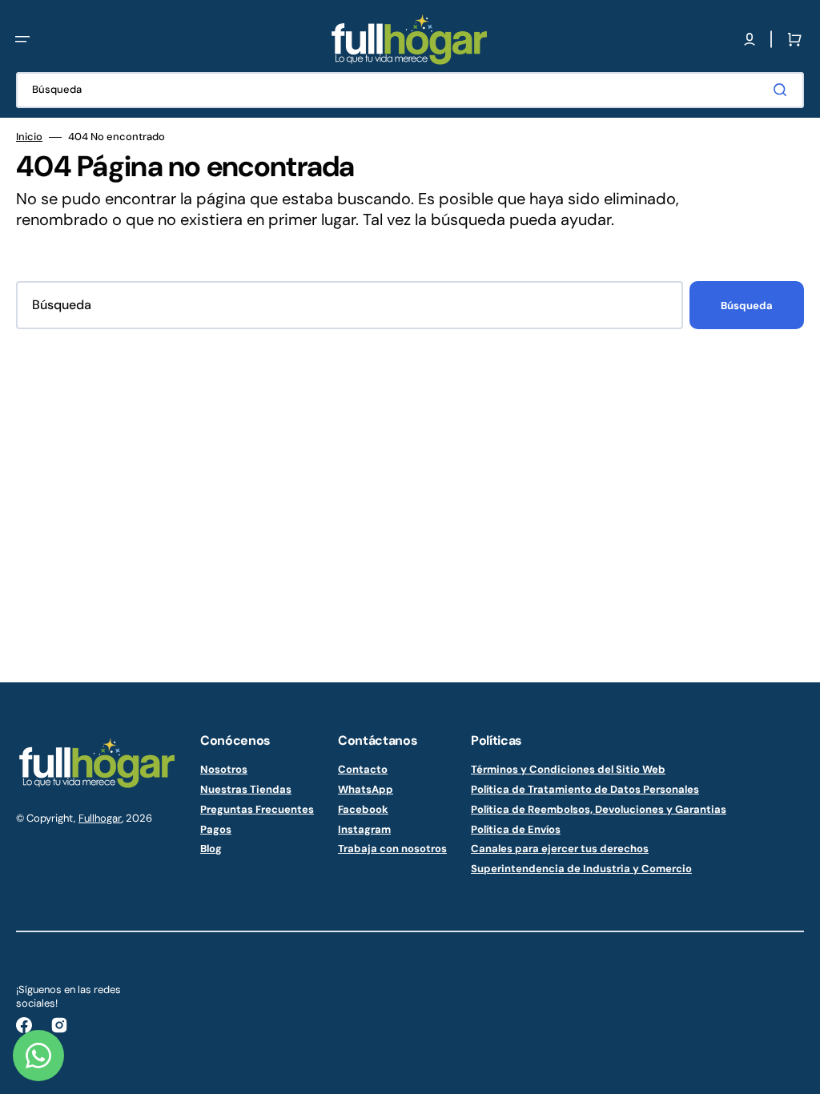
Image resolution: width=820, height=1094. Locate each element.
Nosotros (223, 769)
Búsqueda (747, 305)
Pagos (215, 829)
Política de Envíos (516, 829)
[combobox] (410, 90)
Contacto (363, 769)
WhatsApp (365, 789)
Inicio (29, 137)
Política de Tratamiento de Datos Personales (585, 789)
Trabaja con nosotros (392, 848)
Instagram (364, 829)
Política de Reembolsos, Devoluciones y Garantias (598, 809)
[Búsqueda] (783, 89)
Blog (211, 848)
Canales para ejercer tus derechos (560, 848)
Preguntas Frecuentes (257, 809)
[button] (22, 39)
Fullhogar (100, 818)
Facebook (363, 809)
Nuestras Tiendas (245, 789)
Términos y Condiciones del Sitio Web (568, 769)
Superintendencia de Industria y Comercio (581, 868)
